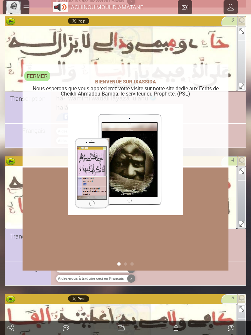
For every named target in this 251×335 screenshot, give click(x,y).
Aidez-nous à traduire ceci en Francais (91, 278)
